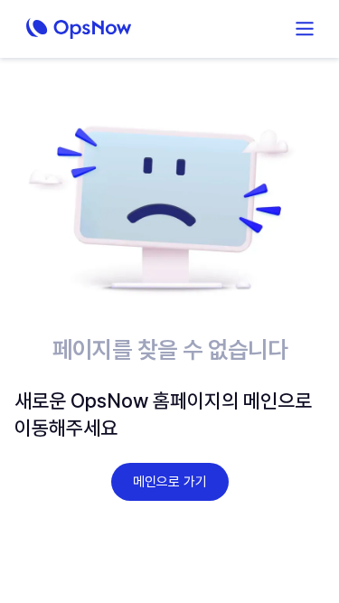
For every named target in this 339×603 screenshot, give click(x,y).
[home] (109, 29)
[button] (305, 29)
